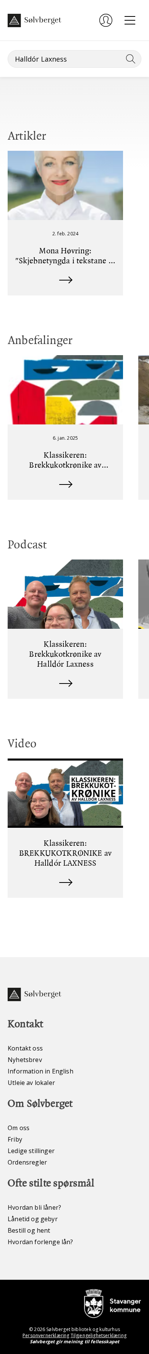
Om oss (18, 1128)
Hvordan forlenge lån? (40, 1242)
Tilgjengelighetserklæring (98, 1335)
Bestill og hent (29, 1230)
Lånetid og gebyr (33, 1219)
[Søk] (129, 59)
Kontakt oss (25, 1048)
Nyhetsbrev (25, 1059)
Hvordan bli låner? (34, 1207)
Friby (15, 1139)
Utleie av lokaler (31, 1082)
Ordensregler (27, 1162)
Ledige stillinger (31, 1151)
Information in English (40, 1071)
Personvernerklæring (46, 1335)
